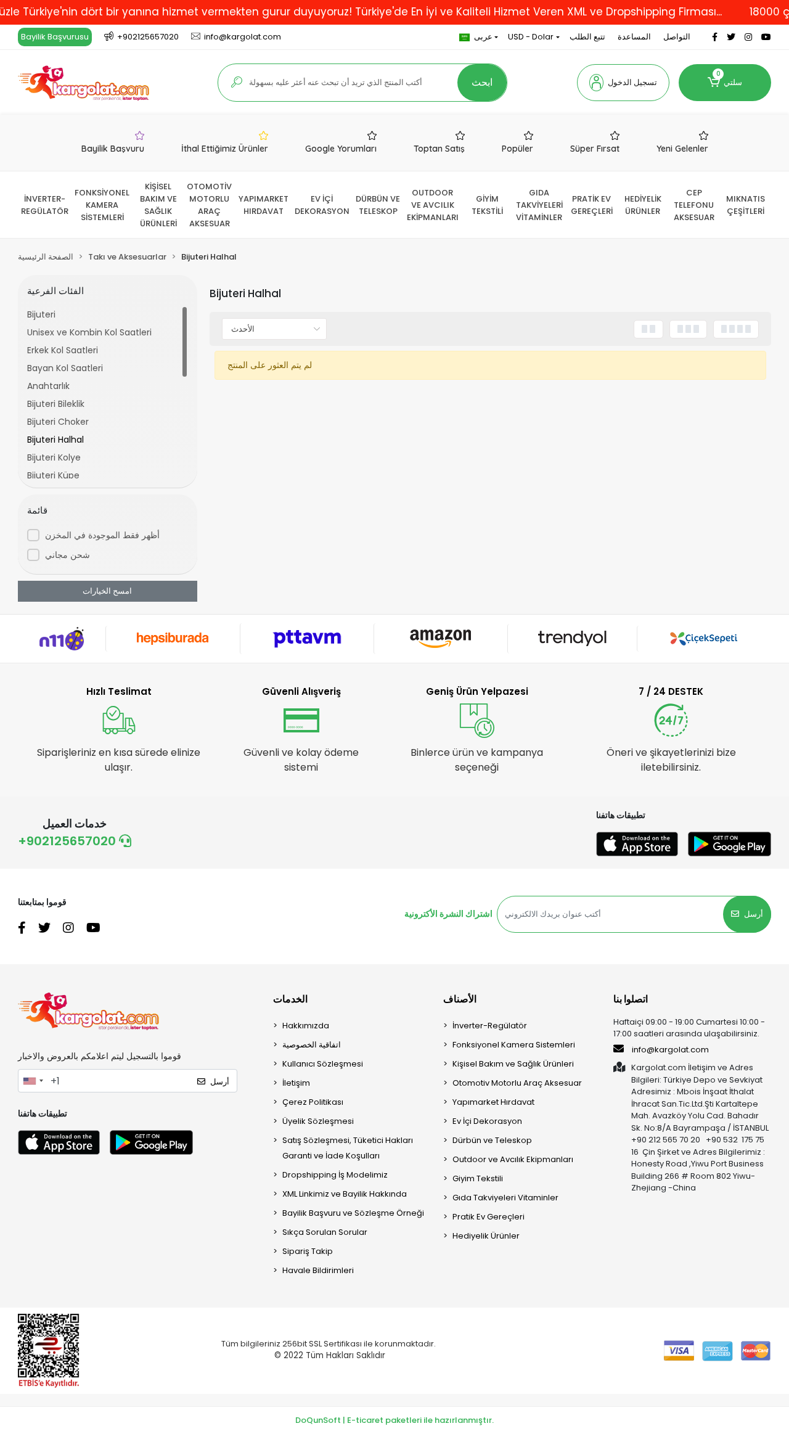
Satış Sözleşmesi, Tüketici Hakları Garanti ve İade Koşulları (347, 1148)
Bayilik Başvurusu (55, 37)
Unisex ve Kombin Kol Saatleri (89, 332)
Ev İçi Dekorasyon (487, 1121)
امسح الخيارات (107, 591)
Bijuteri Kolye (54, 457)
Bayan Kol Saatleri (65, 368)
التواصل (676, 37)
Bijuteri (41, 314)
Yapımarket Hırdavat (493, 1102)
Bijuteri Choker (58, 422)
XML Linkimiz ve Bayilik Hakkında (344, 1194)
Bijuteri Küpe (53, 475)
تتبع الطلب (587, 37)
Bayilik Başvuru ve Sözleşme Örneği (353, 1213)
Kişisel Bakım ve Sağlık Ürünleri (513, 1064)
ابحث (482, 82)
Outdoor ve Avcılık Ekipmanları (512, 1159)
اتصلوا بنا (630, 999)
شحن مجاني (67, 555)
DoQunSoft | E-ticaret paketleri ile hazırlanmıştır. (394, 1420)
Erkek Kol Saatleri (62, 350)
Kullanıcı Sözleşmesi (322, 1064)
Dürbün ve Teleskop (492, 1140)
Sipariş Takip (307, 1251)
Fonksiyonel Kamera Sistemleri (513, 1045)
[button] (623, 82)
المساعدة (634, 37)
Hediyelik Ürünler (486, 1236)
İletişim (296, 1083)
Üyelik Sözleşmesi (318, 1121)
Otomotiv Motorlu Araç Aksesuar (517, 1083)
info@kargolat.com (670, 1049)
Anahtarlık (48, 386)
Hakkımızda (305, 1025)
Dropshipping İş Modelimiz (335, 1175)
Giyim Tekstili (477, 1178)
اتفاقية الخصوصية (311, 1045)
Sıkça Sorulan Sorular (324, 1232)
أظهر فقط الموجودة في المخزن (102, 535)
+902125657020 (68, 841)
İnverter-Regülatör (489, 1025)
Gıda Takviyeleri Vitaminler (505, 1197)
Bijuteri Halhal (55, 439)
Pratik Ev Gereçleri (488, 1217)
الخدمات (290, 999)
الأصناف (459, 999)
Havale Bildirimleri (318, 1270)
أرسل (753, 914)
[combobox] (32, 1081)
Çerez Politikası (312, 1102)
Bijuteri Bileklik (55, 404)
